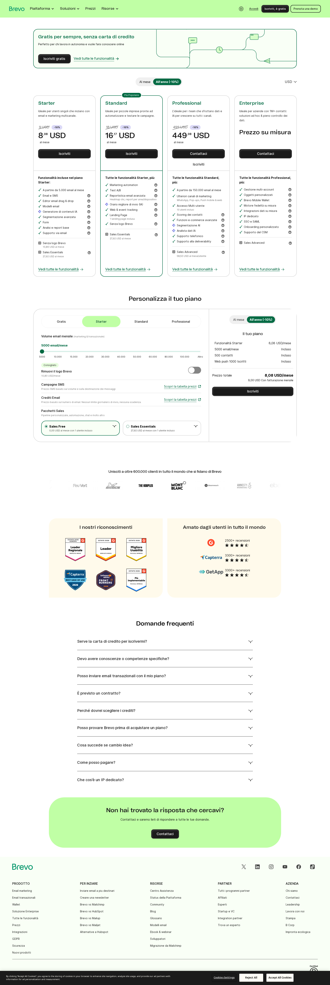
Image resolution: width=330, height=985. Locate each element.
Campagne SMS (52, 384)
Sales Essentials (143, 426)
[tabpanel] (101, 321)
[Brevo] (17, 8)
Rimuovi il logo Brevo (56, 371)
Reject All (251, 977)
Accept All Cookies (280, 977)
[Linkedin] (257, 866)
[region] (165, 978)
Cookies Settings (224, 977)
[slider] (42, 351)
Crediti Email (50, 398)
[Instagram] (271, 866)
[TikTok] (312, 866)
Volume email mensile (57, 336)
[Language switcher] (241, 8)
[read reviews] (211, 542)
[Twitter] (243, 866)
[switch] (145, 82)
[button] (89, 252)
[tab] (61, 321)
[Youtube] (285, 866)
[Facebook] (298, 866)
